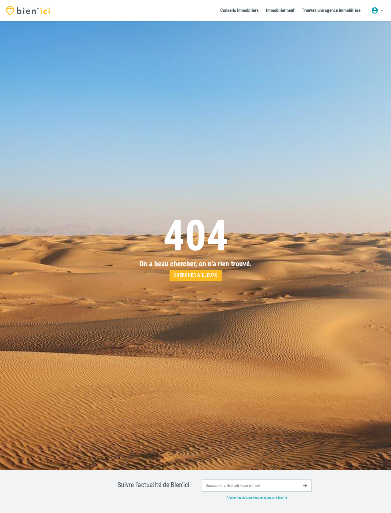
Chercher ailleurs (196, 275)
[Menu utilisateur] (377, 10)
